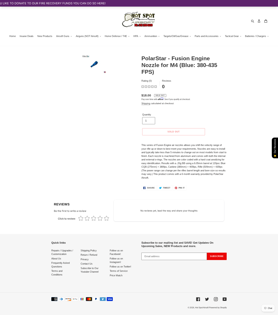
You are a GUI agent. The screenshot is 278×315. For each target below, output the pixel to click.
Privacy (85, 259)
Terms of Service (119, 271)
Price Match (116, 275)
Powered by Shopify (218, 307)
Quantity (146, 114)
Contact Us (87, 263)
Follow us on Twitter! (120, 266)
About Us (56, 258)
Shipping (145, 103)
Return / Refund (89, 254)
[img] (149, 87)
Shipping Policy (89, 250)
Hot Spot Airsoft (201, 307)
